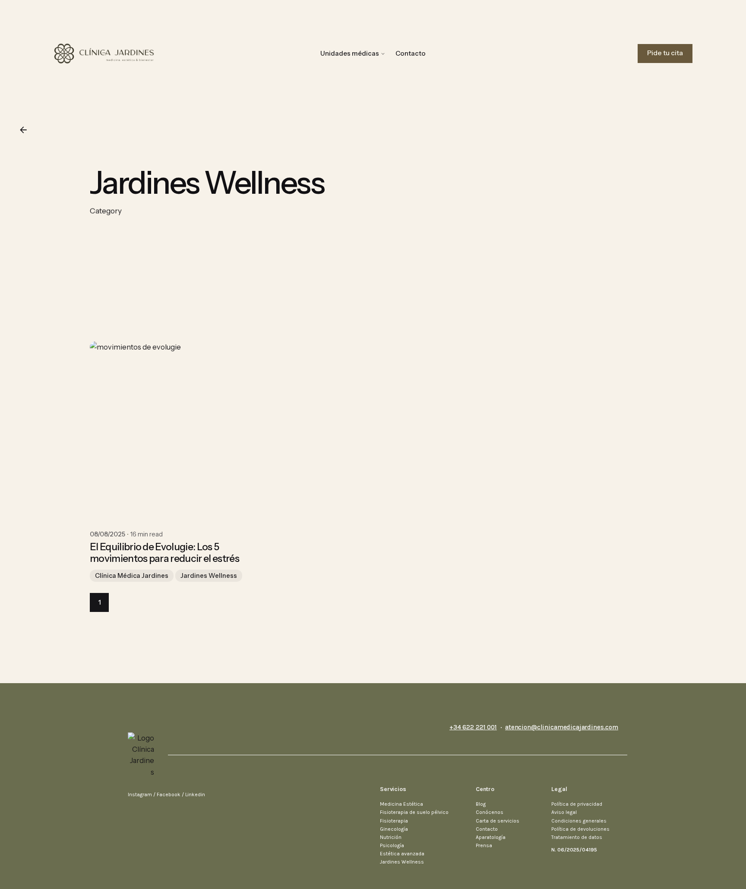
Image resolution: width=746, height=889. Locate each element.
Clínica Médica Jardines (131, 576)
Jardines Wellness (208, 576)
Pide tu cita (665, 53)
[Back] (23, 130)
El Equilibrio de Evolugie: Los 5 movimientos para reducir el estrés (164, 552)
